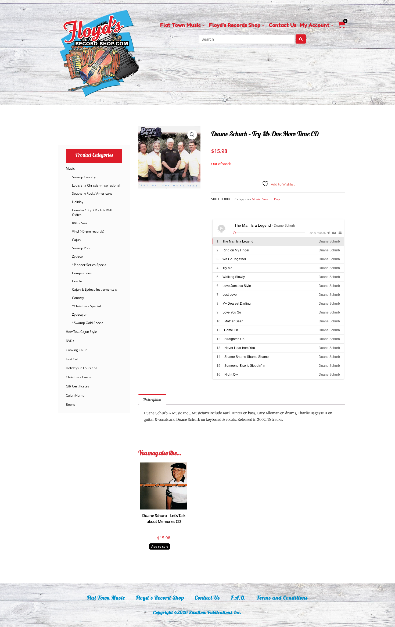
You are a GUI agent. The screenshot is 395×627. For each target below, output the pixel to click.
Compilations (82, 273)
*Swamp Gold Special (88, 322)
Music (70, 168)
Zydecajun (79, 314)
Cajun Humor (76, 395)
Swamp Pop (80, 248)
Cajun (76, 239)
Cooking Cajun (76, 350)
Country (78, 297)
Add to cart (159, 546)
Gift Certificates (77, 386)
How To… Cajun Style (81, 331)
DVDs (70, 341)
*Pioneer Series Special (89, 264)
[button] (192, 135)
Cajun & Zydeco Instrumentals (94, 289)
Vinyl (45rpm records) (88, 231)
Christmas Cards (78, 377)
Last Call (72, 359)
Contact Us (207, 597)
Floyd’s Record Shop (160, 597)
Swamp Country (84, 177)
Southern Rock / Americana (92, 193)
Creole (77, 281)
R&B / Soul (80, 223)
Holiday (77, 202)
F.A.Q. (238, 597)
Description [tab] (152, 399)
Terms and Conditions (282, 597)
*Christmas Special (86, 306)
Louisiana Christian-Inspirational (96, 185)
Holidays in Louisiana (81, 368)
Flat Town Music (106, 597)
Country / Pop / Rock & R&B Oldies (92, 212)
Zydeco (77, 256)
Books (70, 404)
